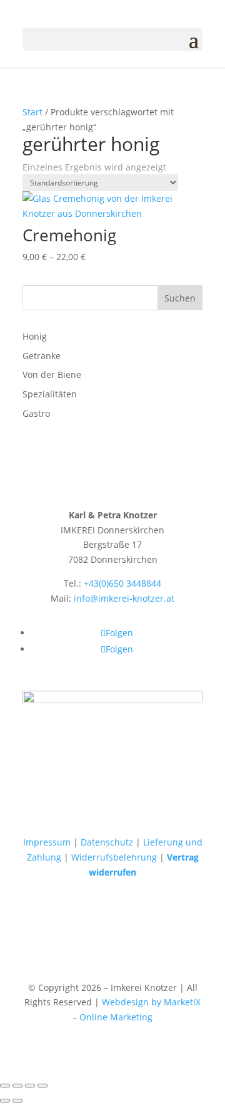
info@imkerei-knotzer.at (124, 598)
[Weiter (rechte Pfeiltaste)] (17, 1100)
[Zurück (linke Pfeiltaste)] (5, 1100)
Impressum (47, 842)
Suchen (180, 298)
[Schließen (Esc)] (43, 1085)
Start (32, 112)
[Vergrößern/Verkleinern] (5, 1085)
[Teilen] (30, 1085)
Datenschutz (107, 842)
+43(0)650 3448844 (122, 583)
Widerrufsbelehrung (114, 857)
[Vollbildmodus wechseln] (17, 1085)
